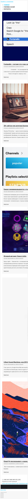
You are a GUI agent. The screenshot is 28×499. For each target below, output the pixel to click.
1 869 (13, 479)
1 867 (7, 479)
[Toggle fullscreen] (4, 492)
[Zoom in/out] (6, 492)
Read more (6, 77)
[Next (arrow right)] (2, 495)
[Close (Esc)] (1, 492)
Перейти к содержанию (7, 1)
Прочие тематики (8, 191)
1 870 (16, 479)
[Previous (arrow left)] (1, 495)
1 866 (5, 479)
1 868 (10, 479)
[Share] (2, 492)
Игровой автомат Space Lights (15, 256)
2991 (19, 479)
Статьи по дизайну (8, 66)
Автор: (16, 66)
